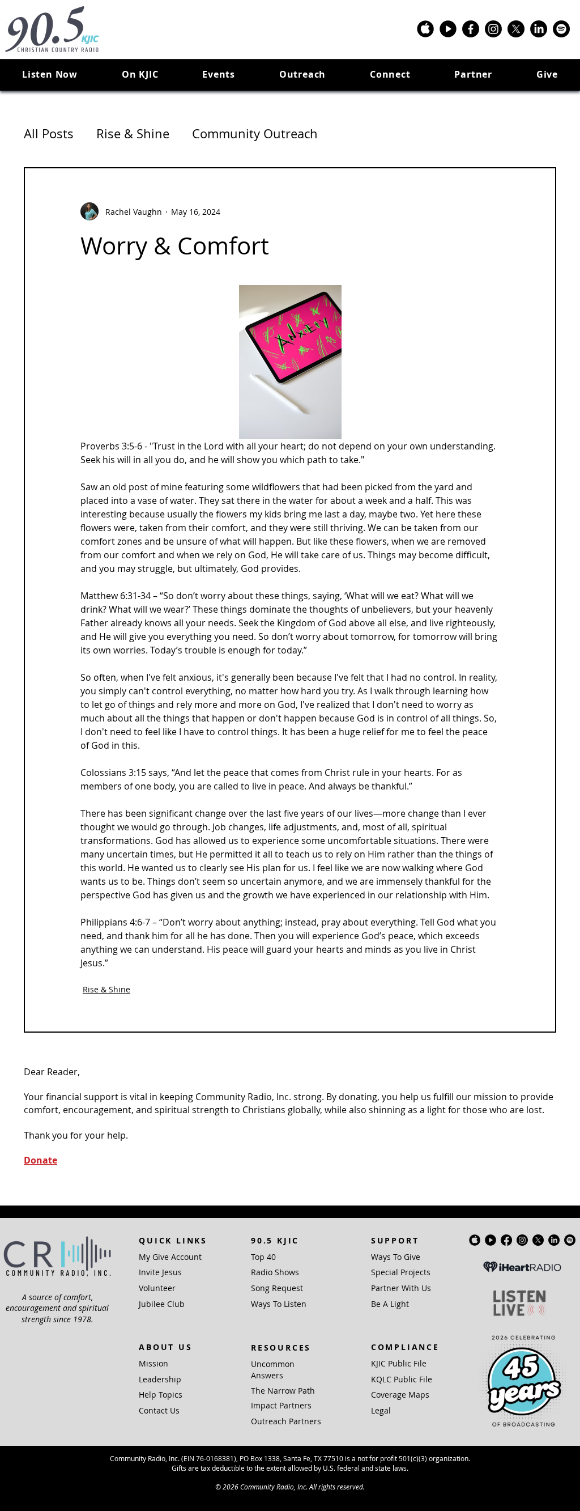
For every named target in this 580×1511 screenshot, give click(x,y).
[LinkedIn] (538, 28)
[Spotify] (561, 28)
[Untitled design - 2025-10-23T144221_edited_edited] (425, 28)
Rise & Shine (132, 133)
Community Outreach (255, 133)
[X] (516, 28)
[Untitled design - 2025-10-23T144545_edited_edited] (448, 28)
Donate (40, 1160)
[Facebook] (470, 28)
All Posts (49, 133)
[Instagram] (493, 28)
